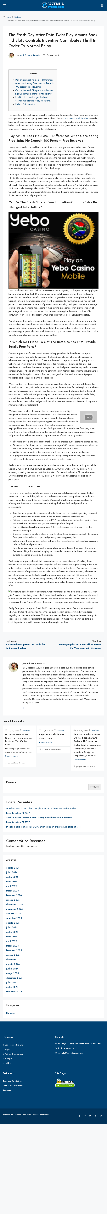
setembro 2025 (14, 918)
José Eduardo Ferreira (30, 55)
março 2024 (12, 973)
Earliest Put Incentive (25, 104)
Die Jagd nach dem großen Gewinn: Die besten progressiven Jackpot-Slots (43, 826)
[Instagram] (85, 1116)
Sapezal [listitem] (8, 1049)
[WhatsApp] (101, 1116)
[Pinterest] (96, 1116)
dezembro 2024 (14, 959)
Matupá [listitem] (8, 1058)
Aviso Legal (8, 1090)
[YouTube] (90, 1116)
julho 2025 (11, 927)
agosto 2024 (13, 964)
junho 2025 (12, 932)
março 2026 (12, 890)
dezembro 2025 (14, 904)
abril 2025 (11, 941)
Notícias (17, 17)
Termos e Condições (12, 1081)
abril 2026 (11, 886)
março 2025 (12, 945)
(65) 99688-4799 (66, 1048)
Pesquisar (11, 782)
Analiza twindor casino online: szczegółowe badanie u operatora (87, 738)
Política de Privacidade (13, 1085)
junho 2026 (12, 877)
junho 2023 (12, 987)
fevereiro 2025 (14, 950)
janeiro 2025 (13, 955)
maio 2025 (11, 936)
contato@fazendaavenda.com (71, 1052)
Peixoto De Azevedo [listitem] (14, 1054)
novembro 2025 (14, 909)
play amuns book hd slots (76, 118)
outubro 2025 (13, 913)
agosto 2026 (13, 867)
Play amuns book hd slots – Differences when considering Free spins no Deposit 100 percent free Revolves (34, 83)
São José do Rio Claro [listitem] (15, 1044)
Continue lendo (11, 756)
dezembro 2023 (14, 977)
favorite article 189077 (52, 734)
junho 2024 (12, 968)
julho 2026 (12, 872)
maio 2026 (11, 881)
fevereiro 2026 (14, 895)
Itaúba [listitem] (8, 1063)
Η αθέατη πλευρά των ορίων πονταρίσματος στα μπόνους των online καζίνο (18, 739)
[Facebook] (80, 1116)
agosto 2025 (13, 922)
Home (8, 17)
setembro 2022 (14, 991)
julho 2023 (11, 982)
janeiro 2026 (13, 899)
